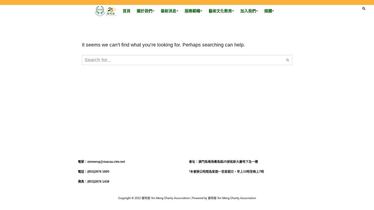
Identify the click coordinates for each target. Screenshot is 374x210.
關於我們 (144, 11)
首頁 (127, 11)
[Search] (287, 60)
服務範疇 (192, 11)
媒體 (268, 11)
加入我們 (248, 11)
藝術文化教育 (220, 11)
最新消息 (168, 11)
